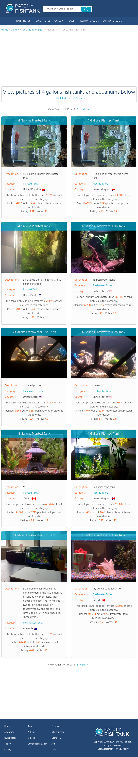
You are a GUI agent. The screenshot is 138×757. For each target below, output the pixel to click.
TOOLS (70, 21)
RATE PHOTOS (23, 21)
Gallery (7, 750)
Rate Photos (10, 738)
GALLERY (58, 21)
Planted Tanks (31, 184)
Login (54, 750)
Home (7, 726)
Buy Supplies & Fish (37, 744)
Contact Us (56, 738)
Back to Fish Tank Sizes (69, 98)
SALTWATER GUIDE (112, 21)
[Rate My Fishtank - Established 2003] (23, 8)
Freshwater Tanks (102, 285)
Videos (31, 738)
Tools (30, 726)
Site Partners (57, 732)
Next (82, 109)
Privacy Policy (122, 749)
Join (53, 744)
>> (88, 109)
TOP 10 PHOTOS (42, 21)
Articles (31, 732)
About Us (9, 732)
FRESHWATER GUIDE (88, 21)
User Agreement (105, 749)
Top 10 (7, 744)
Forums (55, 726)
